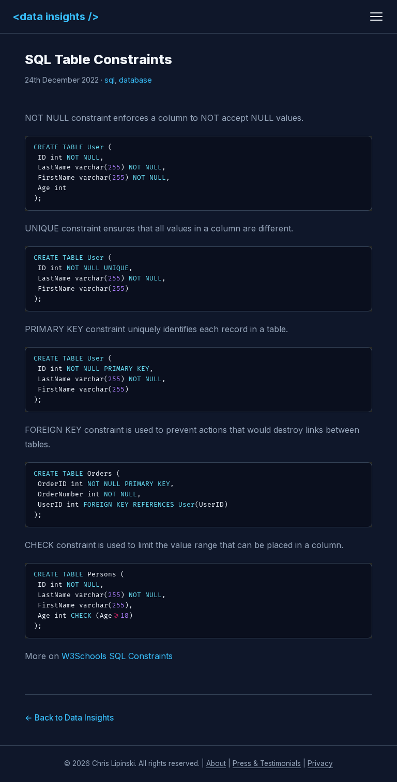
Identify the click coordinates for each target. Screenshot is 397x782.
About (216, 763)
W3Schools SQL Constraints (117, 656)
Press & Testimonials (267, 763)
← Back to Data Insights (69, 718)
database (135, 79)
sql (109, 79)
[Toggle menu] (376, 16)
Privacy (320, 763)
